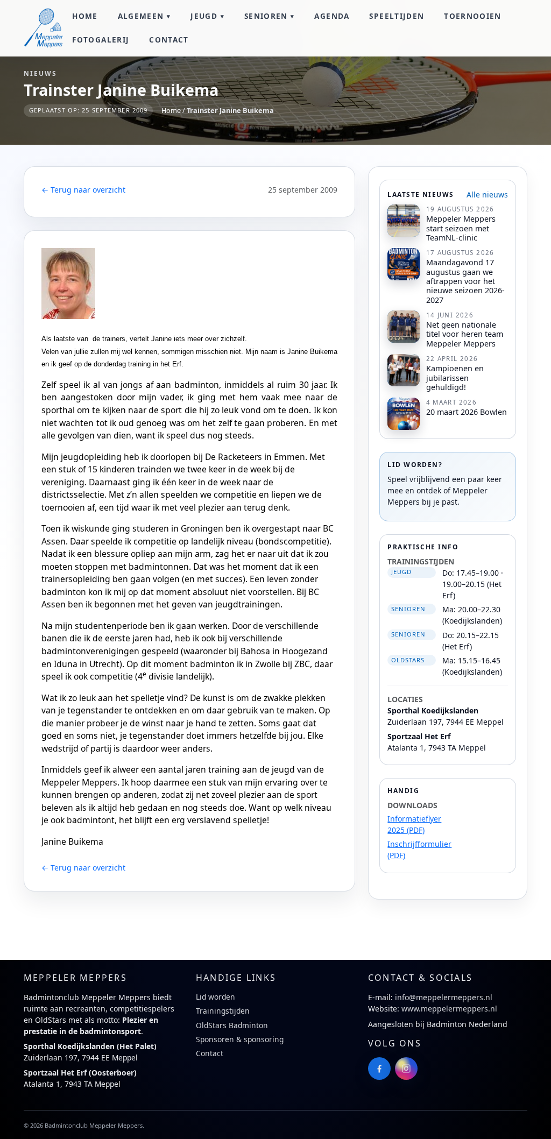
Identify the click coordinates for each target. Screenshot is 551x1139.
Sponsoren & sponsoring (240, 1039)
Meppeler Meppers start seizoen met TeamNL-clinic (461, 228)
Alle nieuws (487, 194)
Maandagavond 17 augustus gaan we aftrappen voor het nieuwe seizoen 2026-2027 (465, 281)
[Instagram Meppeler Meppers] (406, 1068)
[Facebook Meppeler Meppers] (379, 1068)
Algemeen (141, 16)
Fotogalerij (100, 39)
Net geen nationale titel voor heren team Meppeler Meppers (464, 334)
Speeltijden (396, 16)
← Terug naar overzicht (83, 190)
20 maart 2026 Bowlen (466, 412)
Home (84, 16)
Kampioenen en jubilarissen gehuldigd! (455, 377)
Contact (169, 39)
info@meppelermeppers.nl (443, 997)
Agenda (331, 16)
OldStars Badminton (232, 1025)
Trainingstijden (223, 1011)
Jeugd (203, 16)
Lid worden (215, 997)
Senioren (266, 16)
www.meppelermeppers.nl (449, 1008)
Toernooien (472, 16)
